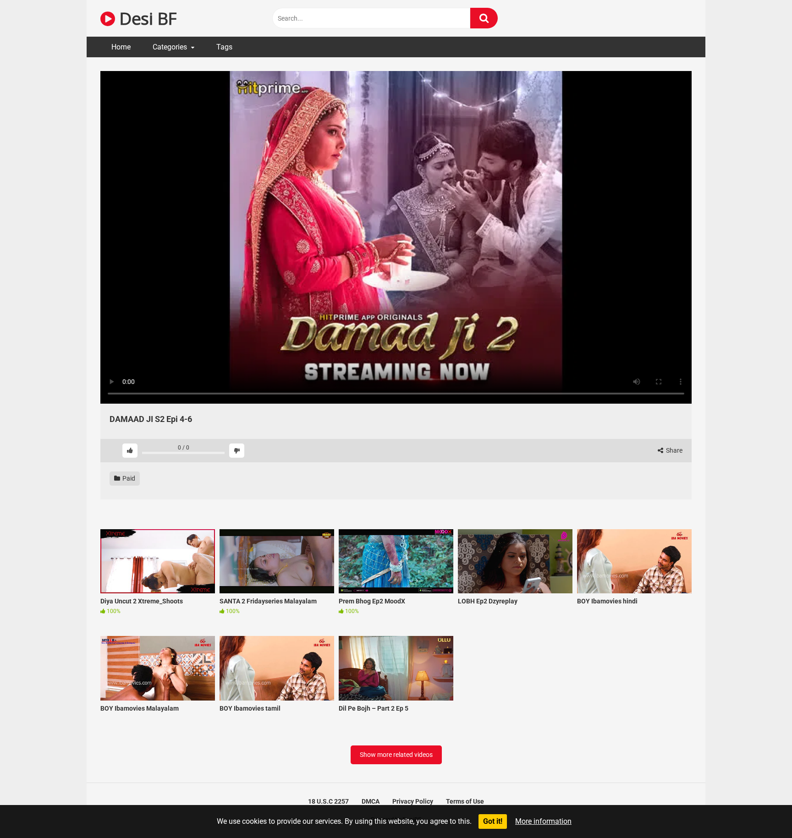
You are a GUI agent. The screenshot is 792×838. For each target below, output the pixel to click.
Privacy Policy (412, 801)
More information (543, 821)
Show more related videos (396, 754)
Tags (224, 47)
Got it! (492, 821)
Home (121, 47)
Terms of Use (465, 801)
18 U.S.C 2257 (328, 801)
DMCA (371, 801)
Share (673, 450)
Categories (170, 47)
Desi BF (145, 18)
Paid (128, 478)
